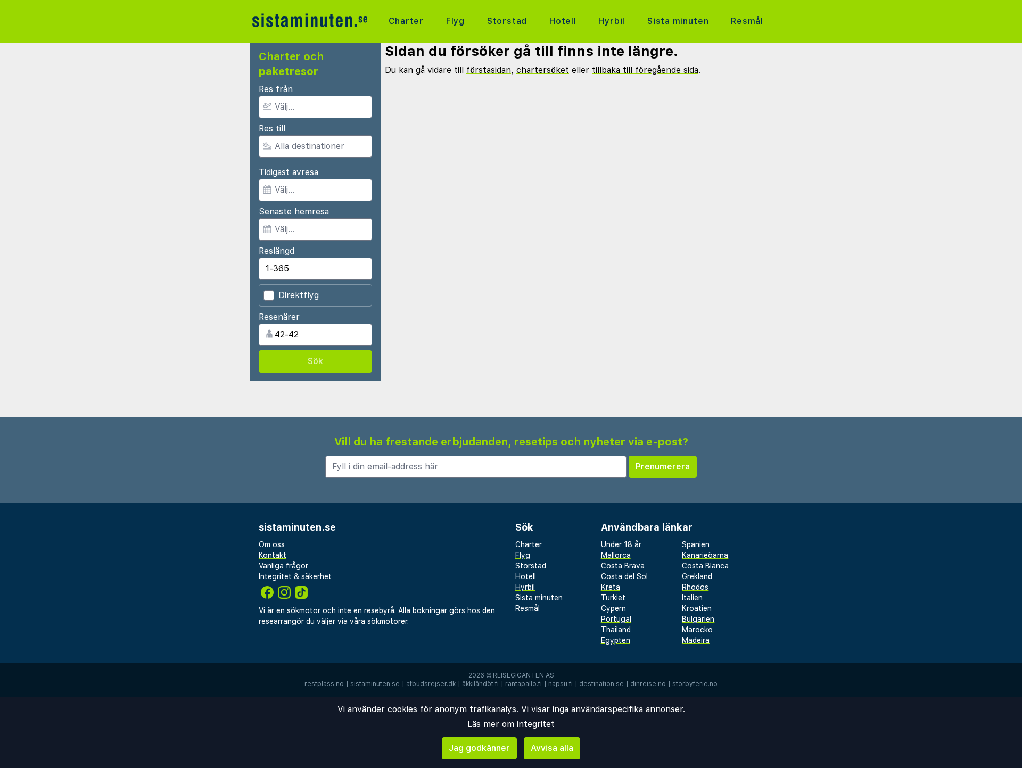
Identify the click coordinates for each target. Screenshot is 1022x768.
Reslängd (276, 251)
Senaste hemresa (294, 212)
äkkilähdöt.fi (480, 684)
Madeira (696, 640)
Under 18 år (621, 544)
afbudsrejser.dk (431, 684)
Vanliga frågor (283, 565)
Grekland (697, 576)
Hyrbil (611, 21)
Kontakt (272, 555)
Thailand (616, 629)
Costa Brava (623, 565)
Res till (272, 128)
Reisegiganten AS (523, 675)
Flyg (455, 21)
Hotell (562, 21)
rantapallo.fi (523, 684)
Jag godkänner (479, 748)
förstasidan (488, 70)
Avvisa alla (552, 748)
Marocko (697, 629)
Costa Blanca (705, 565)
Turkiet (613, 597)
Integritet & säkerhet (295, 576)
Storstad (507, 21)
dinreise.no (648, 684)
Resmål (747, 21)
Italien (692, 597)
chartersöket (542, 70)
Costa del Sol (624, 576)
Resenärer (279, 317)
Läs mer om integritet (511, 724)
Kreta (610, 587)
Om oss (272, 544)
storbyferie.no (695, 684)
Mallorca (616, 555)
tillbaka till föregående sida (645, 70)
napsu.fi (560, 684)
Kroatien (697, 608)
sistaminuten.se (375, 684)
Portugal (616, 619)
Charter (406, 21)
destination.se (601, 684)
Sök (315, 361)
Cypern (613, 608)
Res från (276, 89)
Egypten (615, 640)
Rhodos (695, 587)
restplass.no (324, 684)
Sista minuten (677, 21)
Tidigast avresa (288, 172)
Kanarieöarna (705, 555)
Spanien (696, 544)
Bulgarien (698, 619)
